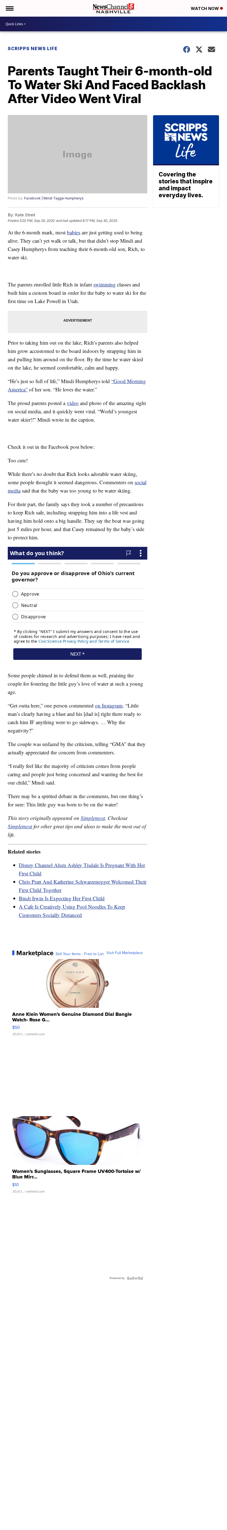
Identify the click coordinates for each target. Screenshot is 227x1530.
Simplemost (93, 817)
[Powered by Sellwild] (135, 1278)
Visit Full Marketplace (125, 953)
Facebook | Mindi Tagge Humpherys (54, 198)
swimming (104, 284)
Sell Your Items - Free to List (80, 954)
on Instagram (109, 705)
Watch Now (205, 8)
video (73, 402)
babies (73, 232)
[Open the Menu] (9, 8)
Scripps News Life (33, 48)
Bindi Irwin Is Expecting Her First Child (62, 898)
